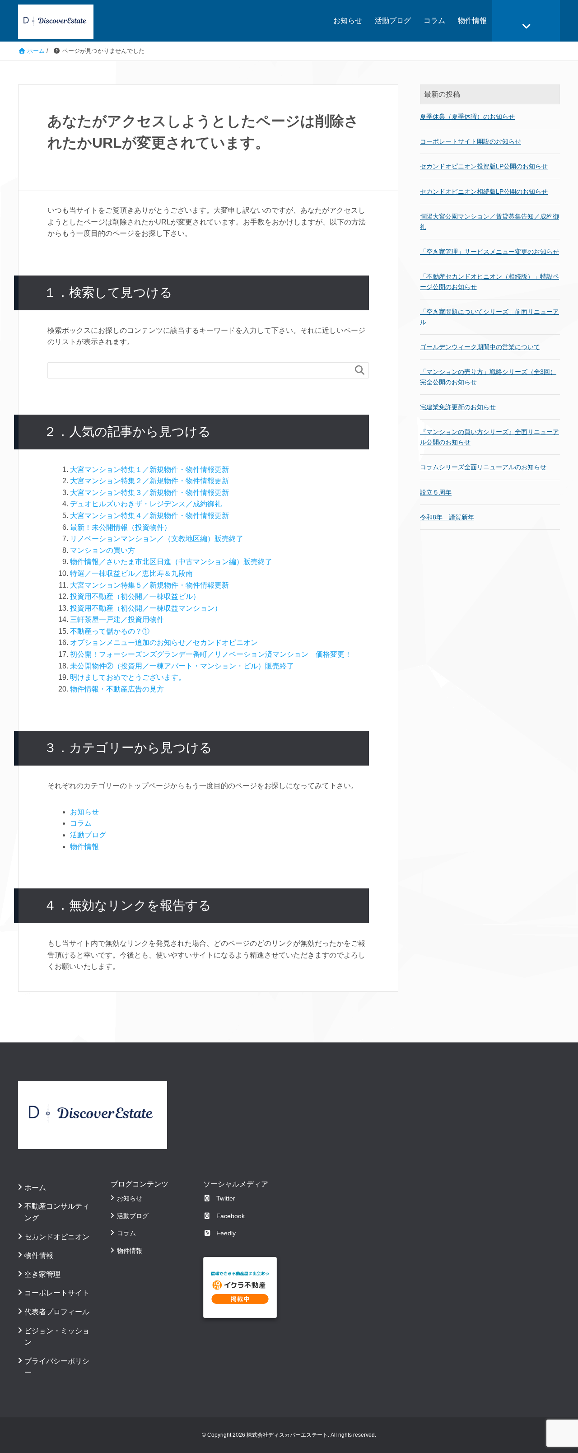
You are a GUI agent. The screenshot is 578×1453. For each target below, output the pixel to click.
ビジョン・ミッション (56, 1336)
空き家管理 (42, 1274)
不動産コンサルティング (56, 1212)
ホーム (35, 1187)
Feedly (226, 1233)
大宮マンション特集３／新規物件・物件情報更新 (149, 492)
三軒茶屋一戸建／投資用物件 (117, 619)
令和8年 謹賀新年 (447, 517)
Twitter (225, 1198)
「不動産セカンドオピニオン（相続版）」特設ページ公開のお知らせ (489, 281)
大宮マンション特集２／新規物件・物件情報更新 (149, 481)
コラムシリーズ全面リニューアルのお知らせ (483, 467)
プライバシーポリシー (56, 1367)
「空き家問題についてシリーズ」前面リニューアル (489, 316)
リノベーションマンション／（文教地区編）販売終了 (156, 538)
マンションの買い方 (102, 550)
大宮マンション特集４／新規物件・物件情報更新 (149, 515)
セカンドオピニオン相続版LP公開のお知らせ (484, 191)
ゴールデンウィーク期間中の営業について (480, 346)
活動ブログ (393, 20)
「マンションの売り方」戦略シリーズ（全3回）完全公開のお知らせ (488, 376)
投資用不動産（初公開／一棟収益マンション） (146, 608)
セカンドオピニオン (56, 1237)
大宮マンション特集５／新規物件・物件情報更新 (149, 585)
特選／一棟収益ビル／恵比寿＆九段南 (131, 573)
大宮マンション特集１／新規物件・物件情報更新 (149, 469)
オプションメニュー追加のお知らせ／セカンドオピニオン (164, 642)
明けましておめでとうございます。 (128, 677)
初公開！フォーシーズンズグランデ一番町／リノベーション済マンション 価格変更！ (211, 654)
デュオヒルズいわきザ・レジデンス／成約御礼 (146, 504)
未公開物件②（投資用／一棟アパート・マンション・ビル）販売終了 (182, 666)
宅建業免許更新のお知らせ (458, 407)
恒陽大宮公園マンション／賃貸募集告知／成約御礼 (489, 221)
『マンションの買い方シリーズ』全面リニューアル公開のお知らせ (489, 436)
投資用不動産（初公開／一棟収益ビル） (135, 596)
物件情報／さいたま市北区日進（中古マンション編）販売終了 (171, 561)
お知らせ (347, 20)
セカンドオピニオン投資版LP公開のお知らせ (484, 166)
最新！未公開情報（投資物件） (120, 527)
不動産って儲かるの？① (109, 631)
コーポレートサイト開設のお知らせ (470, 141)
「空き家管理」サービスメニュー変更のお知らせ (489, 251)
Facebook (230, 1215)
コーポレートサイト (56, 1293)
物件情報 (472, 20)
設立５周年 (436, 492)
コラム (434, 20)
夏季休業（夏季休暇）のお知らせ (467, 116)
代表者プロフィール (56, 1312)
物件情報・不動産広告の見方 (117, 689)
